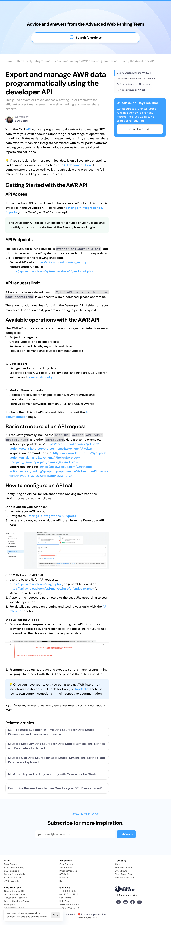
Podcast (63, 877)
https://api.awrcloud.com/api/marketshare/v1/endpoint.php (51, 271)
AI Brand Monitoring (14, 867)
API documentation (77, 165)
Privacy (71, 907)
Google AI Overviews (14, 894)
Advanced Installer (124, 877)
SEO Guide (64, 874)
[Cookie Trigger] (78, 908)
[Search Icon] (85, 37)
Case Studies (66, 864)
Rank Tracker (10, 864)
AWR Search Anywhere (16, 907)
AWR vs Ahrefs (11, 881)
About (118, 864)
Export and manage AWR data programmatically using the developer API (104, 61)
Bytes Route (121, 870)
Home (9, 61)
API (28, 129)
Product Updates (68, 870)
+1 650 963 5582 (67, 891)
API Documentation (69, 904)
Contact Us (65, 897)
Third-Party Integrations (33, 61)
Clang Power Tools (124, 874)
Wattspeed (9, 904)
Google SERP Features (15, 897)
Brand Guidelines (123, 867)
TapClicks (81, 689)
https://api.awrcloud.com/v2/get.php (61, 262)
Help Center (65, 901)
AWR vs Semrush (13, 877)
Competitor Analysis (14, 874)
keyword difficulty (40, 377)
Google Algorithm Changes (17, 901)
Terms (62, 907)
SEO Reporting (11, 870)
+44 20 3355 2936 (68, 894)
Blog (61, 881)
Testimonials (65, 867)
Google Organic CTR (14, 891)
